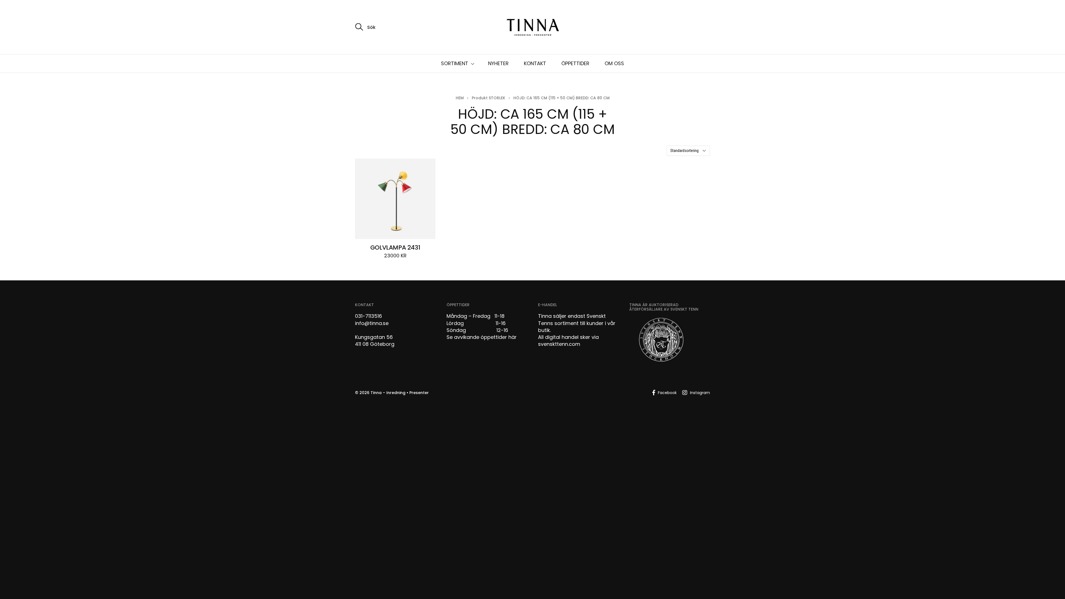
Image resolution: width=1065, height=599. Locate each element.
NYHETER (498, 63)
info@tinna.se (372, 323)
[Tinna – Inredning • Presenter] (532, 28)
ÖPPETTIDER (575, 63)
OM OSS (614, 63)
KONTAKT (535, 63)
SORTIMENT (454, 63)
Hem (460, 98)
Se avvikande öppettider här (482, 337)
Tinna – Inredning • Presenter (400, 392)
